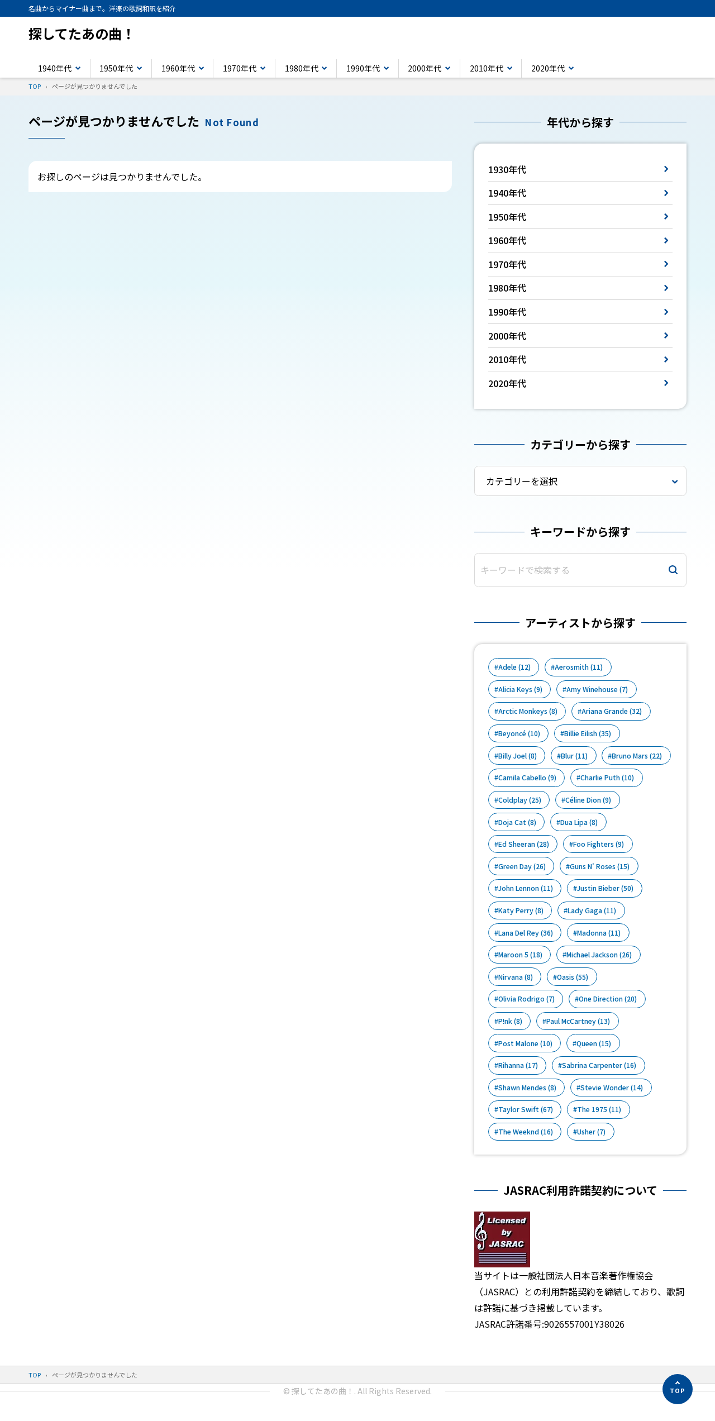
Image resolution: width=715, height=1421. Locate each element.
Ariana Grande (611, 711)
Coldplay (519, 800)
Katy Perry (521, 910)
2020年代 (548, 68)
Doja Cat (517, 822)
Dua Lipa (579, 822)
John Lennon (525, 888)
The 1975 (599, 1109)
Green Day (522, 866)
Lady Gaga (592, 910)
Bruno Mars (637, 756)
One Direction (608, 999)
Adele (514, 667)
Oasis (572, 977)
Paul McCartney (578, 1021)
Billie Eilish (587, 733)
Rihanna (518, 1065)
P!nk (510, 1021)
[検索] (673, 570)
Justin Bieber (605, 888)
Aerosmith (579, 667)
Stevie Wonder (611, 1088)
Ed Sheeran (523, 844)
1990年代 (363, 68)
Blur (574, 756)
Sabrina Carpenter (599, 1065)
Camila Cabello (527, 778)
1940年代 (55, 68)
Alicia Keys (520, 689)
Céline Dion (588, 800)
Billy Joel (517, 756)
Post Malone (525, 1043)
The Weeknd (525, 1132)
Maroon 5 (520, 955)
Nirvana (515, 977)
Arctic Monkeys (527, 711)
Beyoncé (519, 733)
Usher (591, 1132)
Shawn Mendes (527, 1088)
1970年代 (239, 68)
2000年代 (424, 68)
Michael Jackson (599, 955)
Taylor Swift (525, 1109)
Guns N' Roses (600, 866)
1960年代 (178, 68)
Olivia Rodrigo (526, 999)
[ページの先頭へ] (677, 1389)
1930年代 (507, 169)
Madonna (599, 933)
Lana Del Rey (525, 933)
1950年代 (116, 68)
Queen (593, 1043)
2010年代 (486, 68)
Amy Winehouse (597, 689)
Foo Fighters (598, 844)
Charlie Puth (607, 778)
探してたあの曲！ (81, 33)
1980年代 (301, 68)
